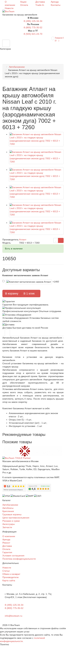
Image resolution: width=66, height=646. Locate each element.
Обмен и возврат (11, 574)
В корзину (11, 293)
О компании (8, 536)
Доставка (40, 1)
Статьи (6, 571)
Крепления (8, 511)
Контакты (55, 5)
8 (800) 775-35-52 (33, 27)
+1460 (56, 281)
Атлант (22, 239)
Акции (23, 1)
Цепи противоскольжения (15, 517)
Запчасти (7, 527)
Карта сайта (8, 580)
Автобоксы (7, 508)
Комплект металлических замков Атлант (25, 275)
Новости (9, 8)
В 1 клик (29, 293)
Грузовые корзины (11, 514)
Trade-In (39, 5)
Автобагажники (10, 504)
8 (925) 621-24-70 (33, 34)
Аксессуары (8, 524)
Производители (10, 577)
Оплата (24, 5)
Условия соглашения (13, 555)
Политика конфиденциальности (19, 558)
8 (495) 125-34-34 (33, 21)
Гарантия (7, 552)
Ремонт (6, 542)
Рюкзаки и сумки (11, 521)
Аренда (55, 1)
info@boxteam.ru (13, 616)
